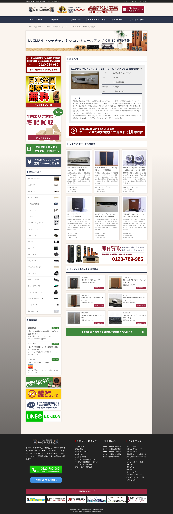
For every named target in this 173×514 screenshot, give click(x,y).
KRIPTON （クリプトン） (102, 187)
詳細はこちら (99, 287)
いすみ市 (102, 191)
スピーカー (32, 248)
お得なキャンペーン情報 (135, 462)
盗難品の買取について (134, 449)
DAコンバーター (34, 311)
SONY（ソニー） (100, 233)
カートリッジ (32, 235)
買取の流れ (79, 449)
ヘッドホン (32, 273)
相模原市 (131, 191)
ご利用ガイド (79, 446)
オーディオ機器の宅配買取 (112, 449)
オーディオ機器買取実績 (83, 464)
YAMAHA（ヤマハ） (129, 233)
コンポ (30, 242)
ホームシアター (33, 280)
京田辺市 (130, 237)
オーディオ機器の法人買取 (112, 454)
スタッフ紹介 (131, 446)
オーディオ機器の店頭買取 (112, 451)
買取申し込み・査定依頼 (83, 467)
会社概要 (130, 469)
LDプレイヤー (33, 198)
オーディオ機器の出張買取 (112, 446)
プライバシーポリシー (130, 1)
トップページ (36, 20)
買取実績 (37, 27)
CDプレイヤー (33, 191)
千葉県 (115, 91)
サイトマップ (143, 1)
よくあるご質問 (80, 457)
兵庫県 (69, 237)
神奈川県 (125, 191)
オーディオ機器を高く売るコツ (85, 459)
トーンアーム (32, 305)
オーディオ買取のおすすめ (37, 339)
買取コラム (130, 467)
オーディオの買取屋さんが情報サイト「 (42, 352)
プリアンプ (32, 261)
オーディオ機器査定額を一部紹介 (86, 462)
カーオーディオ (33, 229)
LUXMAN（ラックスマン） (122, 73)
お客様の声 (79, 454)
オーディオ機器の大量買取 (112, 457)
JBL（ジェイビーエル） (74, 233)
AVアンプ (31, 185)
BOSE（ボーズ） (73, 187)
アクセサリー (32, 210)
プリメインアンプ (34, 267)
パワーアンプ (32, 254)
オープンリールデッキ (35, 223)
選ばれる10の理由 (81, 451)
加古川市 (74, 237)
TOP (30, 27)
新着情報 (33, 319)
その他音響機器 (118, 82)
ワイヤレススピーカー (35, 292)
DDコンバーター (34, 179)
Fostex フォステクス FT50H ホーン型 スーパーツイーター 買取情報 (134, 170)
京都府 (97, 237)
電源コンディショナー (35, 298)
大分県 (69, 191)
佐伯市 (74, 191)
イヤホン (31, 216)
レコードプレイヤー (35, 286)
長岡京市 (102, 237)
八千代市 (121, 91)
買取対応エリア (132, 451)
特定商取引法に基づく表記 (136, 477)
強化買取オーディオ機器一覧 (136, 454)
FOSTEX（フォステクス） (131, 187)
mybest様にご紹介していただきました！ (42, 336)
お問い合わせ (131, 480)
